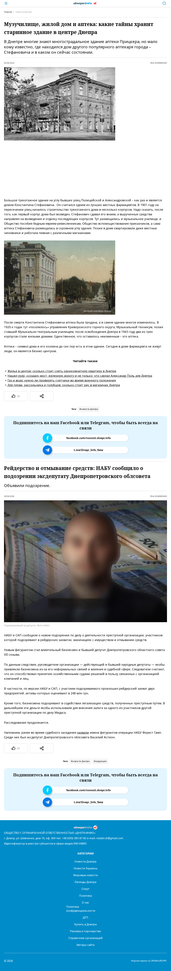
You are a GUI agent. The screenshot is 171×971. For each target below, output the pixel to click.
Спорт (85, 889)
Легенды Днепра (85, 882)
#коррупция (100, 761)
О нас (85, 902)
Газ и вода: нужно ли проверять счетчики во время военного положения (62, 380)
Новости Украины (85, 868)
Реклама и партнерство (85, 931)
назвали (83, 732)
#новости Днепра (88, 409)
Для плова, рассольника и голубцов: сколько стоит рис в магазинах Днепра (64, 385)
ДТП (85, 917)
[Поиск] (164, 3)
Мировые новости (85, 875)
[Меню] (6, 3)
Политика (85, 896)
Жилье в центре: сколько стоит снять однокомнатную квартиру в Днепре (62, 371)
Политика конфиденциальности (80, 908)
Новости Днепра (85, 861)
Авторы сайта (85, 945)
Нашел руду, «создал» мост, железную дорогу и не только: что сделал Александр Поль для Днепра (80, 376)
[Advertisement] (81, 169)
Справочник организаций (85, 938)
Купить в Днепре (85, 924)
